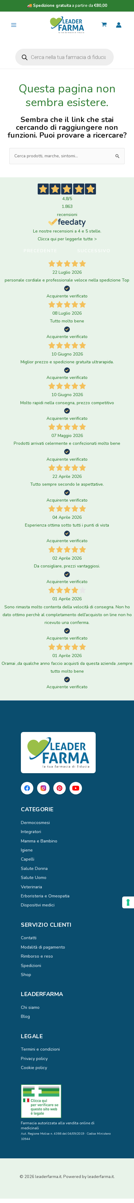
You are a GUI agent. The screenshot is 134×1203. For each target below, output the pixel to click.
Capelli (27, 859)
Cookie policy (34, 1068)
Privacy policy (34, 1059)
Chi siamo (30, 1007)
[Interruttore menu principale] (13, 25)
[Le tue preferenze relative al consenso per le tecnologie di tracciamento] (128, 902)
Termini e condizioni (40, 1049)
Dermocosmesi (35, 823)
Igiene (27, 850)
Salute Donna (34, 869)
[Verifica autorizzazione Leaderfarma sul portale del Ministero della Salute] (67, 1101)
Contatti (28, 938)
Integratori (31, 832)
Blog (25, 1016)
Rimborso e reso (37, 956)
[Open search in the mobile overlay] (64, 57)
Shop (26, 975)
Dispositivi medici (38, 905)
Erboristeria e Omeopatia (45, 896)
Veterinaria (31, 887)
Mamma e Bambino (39, 841)
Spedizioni (31, 966)
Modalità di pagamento (43, 947)
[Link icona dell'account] (119, 25)
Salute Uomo (33, 878)
